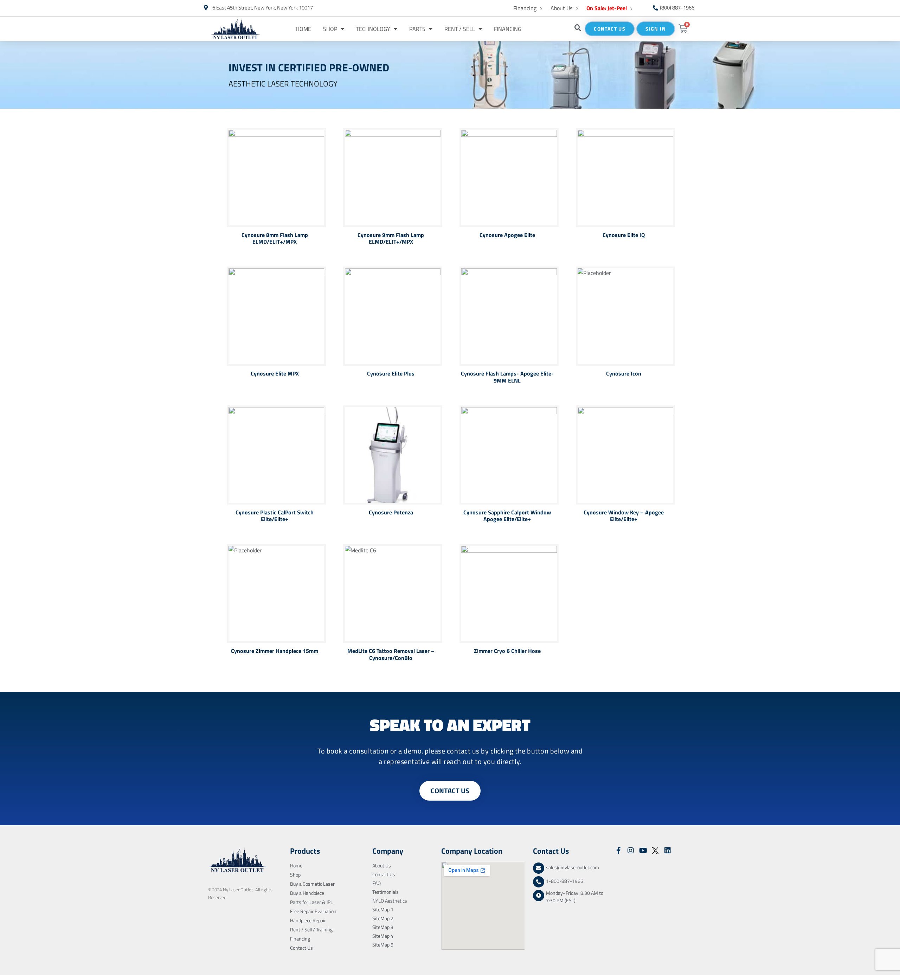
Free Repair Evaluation (313, 911)
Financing (524, 8)
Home (303, 29)
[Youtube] (643, 850)
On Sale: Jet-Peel (606, 8)
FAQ (376, 883)
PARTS (417, 29)
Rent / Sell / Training (311, 929)
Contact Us (301, 947)
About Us (561, 8)
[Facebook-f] (618, 850)
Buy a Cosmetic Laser (312, 883)
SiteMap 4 (382, 935)
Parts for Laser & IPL (311, 902)
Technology (373, 29)
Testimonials (385, 892)
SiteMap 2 (382, 918)
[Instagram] (630, 850)
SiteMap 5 (382, 944)
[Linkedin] (667, 850)
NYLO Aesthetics (389, 900)
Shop (330, 29)
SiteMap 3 (382, 927)
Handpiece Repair (308, 920)
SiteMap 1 (382, 909)
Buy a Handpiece (307, 893)
